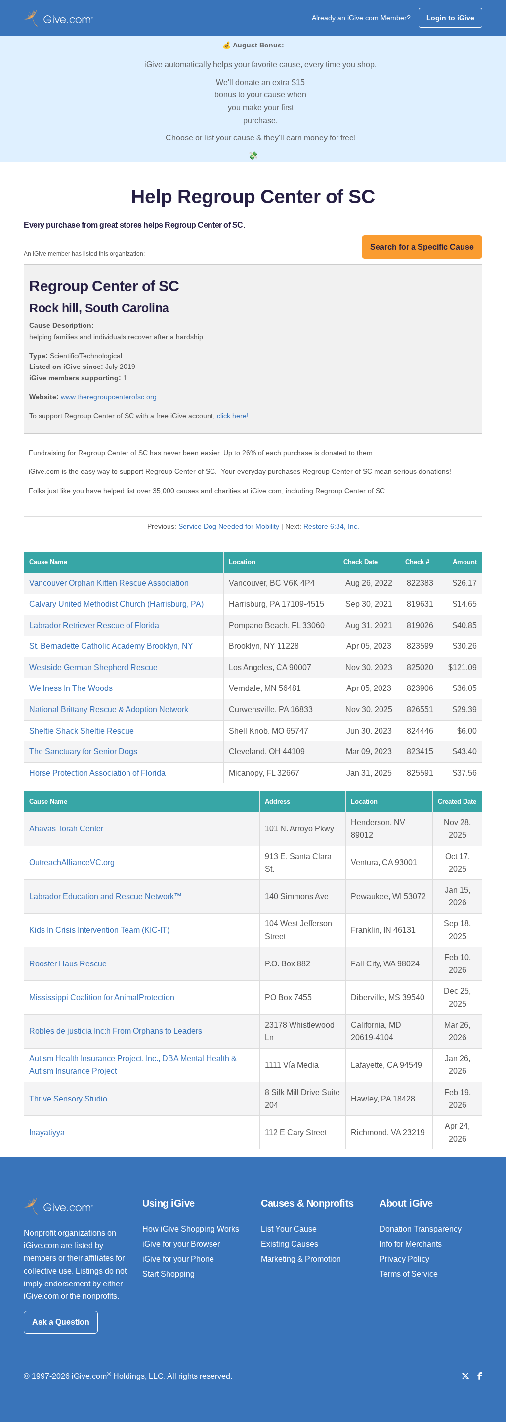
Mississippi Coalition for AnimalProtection (101, 997)
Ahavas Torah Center (66, 829)
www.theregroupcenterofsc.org (109, 397)
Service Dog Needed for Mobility (229, 526)
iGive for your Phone (178, 1259)
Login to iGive (450, 18)
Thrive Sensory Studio (68, 1099)
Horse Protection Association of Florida (97, 773)
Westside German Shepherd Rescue (93, 667)
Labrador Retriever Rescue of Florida (94, 625)
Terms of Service (409, 1274)
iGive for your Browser (181, 1244)
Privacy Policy (404, 1259)
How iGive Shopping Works (190, 1229)
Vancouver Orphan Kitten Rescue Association (109, 583)
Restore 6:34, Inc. (331, 526)
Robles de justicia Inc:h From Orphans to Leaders (115, 1031)
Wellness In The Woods (71, 688)
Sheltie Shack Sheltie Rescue (81, 731)
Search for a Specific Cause (422, 247)
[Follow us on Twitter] (465, 1376)
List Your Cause (289, 1229)
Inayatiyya (47, 1132)
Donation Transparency (421, 1229)
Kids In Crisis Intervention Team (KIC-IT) (99, 930)
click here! (233, 416)
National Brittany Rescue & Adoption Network (108, 709)
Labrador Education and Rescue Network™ (105, 896)
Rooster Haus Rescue (68, 964)
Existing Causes (289, 1244)
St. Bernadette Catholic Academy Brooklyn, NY (111, 646)
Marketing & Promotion (301, 1259)
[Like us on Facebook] (479, 1376)
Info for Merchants (411, 1244)
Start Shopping (168, 1274)
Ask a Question (60, 1322)
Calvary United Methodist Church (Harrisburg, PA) (116, 604)
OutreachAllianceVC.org (72, 862)
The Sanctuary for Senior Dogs (83, 751)
